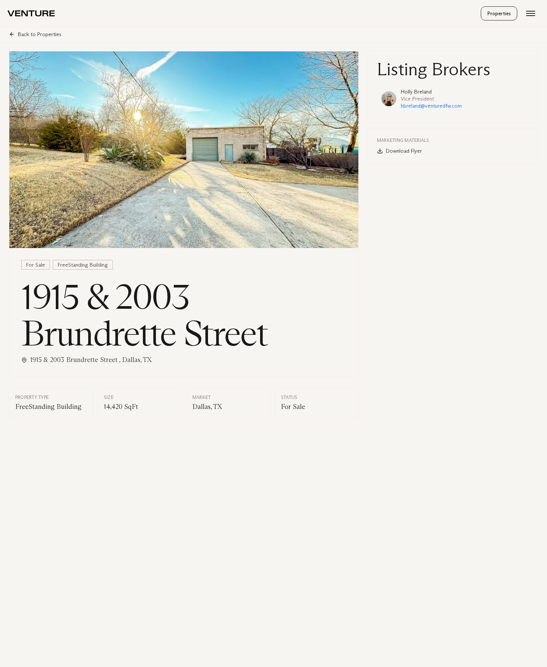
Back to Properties (39, 34)
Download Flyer (404, 151)
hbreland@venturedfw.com (431, 106)
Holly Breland (416, 92)
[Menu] (531, 13)
